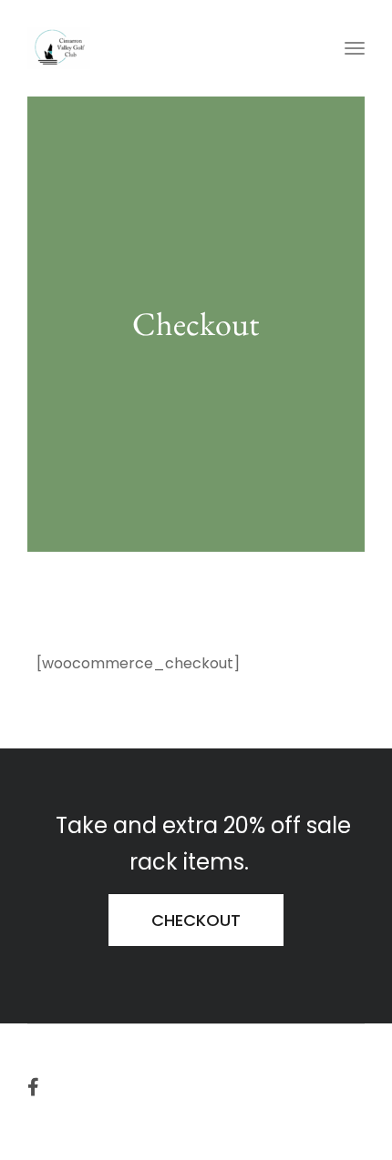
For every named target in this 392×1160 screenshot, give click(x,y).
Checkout (196, 920)
